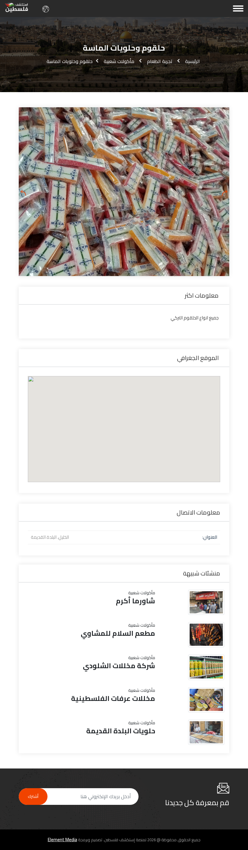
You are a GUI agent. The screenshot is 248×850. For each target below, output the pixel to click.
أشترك (33, 796)
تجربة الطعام (159, 61)
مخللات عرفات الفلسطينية (113, 698)
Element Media (62, 839)
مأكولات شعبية (119, 61)
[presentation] (23, 193)
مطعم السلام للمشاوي (118, 633)
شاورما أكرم (135, 601)
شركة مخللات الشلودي (119, 666)
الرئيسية (192, 61)
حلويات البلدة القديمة (120, 731)
